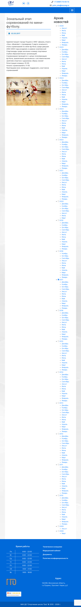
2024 (62, 78)
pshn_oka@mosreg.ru (60, 5)
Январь (64, 45)
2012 (61, 434)
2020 (62, 201)
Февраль (65, 42)
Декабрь (65, 50)
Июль (64, 31)
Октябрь (65, 54)
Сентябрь (65, 57)
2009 (62, 526)
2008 (62, 531)
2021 (61, 170)
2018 (61, 251)
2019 (61, 220)
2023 (62, 109)
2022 (62, 140)
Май (63, 35)
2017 (61, 280)
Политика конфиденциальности (55, 558)
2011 (61, 465)
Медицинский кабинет (52, 551)
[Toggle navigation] (72, 10)
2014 (61, 372)
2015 (61, 341)
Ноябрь (65, 52)
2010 (61, 495)
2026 (62, 26)
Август (64, 28)
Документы (47, 554)
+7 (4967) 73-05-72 (61, 2)
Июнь (64, 33)
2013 (61, 403)
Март (64, 40)
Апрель (64, 38)
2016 (61, 310)
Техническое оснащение (52, 547)
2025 (62, 47)
